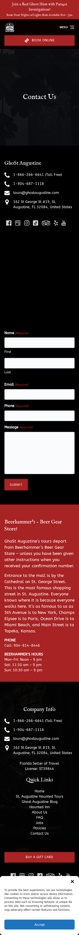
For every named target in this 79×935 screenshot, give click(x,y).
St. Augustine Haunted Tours (39, 796)
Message (18, 427)
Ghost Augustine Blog (39, 802)
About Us (39, 812)
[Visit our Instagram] (26, 223)
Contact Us (39, 833)
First (7, 352)
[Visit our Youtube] (63, 223)
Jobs (39, 823)
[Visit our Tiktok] (35, 223)
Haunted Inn (39, 807)
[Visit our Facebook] (8, 223)
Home (40, 791)
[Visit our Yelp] (56, 223)
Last (7, 372)
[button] (72, 881)
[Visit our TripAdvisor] (46, 223)
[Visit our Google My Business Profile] (18, 223)
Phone (16, 406)
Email (16, 384)
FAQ (39, 817)
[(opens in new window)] (40, 844)
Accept (39, 924)
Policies (39, 828)
